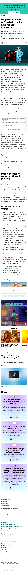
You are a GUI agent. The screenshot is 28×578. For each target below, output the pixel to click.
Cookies (14, 559)
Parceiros (15, 562)
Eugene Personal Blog (9, 567)
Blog (18, 562)
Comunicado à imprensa (13, 563)
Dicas (5, 295)
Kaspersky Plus (4, 501)
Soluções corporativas (6, 533)
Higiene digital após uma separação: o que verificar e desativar (14, 401)
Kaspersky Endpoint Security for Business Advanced (12, 528)
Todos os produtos (5, 516)
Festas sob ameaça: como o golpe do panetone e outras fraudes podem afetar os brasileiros (9, 345)
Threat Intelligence (5, 549)
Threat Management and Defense (8, 541)
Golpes (4, 15)
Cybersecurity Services (6, 539)
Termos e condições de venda (7, 559)
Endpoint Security (5, 543)
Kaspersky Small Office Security (7, 511)
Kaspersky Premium (5, 503)
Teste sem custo (14, 12)
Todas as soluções (5, 505)
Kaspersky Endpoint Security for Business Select (11, 526)
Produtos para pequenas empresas (9, 508)
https (13, 240)
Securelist (3, 567)
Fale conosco (3, 562)
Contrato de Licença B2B (6, 558)
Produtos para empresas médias (8, 519)
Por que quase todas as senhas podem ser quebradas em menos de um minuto (14, 471)
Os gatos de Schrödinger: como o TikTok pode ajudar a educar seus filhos (13, 358)
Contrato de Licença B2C (15, 558)
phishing (22, 295)
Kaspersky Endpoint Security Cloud (8, 514)
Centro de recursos (5, 563)
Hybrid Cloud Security (6, 545)
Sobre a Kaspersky (10, 562)
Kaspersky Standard (5, 499)
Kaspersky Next (4, 522)
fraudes (10, 295)
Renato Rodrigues (8, 42)
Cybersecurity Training (6, 547)
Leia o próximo (6, 352)
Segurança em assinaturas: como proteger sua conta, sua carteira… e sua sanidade (14, 450)
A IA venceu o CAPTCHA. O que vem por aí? (14, 427)
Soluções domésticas (6, 496)
